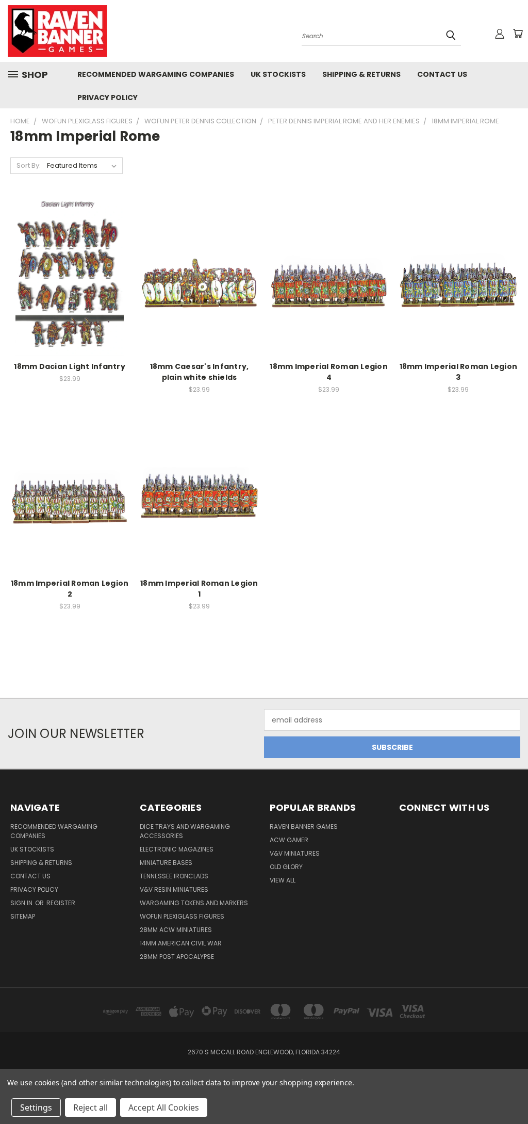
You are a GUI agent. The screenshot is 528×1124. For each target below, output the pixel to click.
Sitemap (22, 916)
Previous (512, 1091)
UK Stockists (278, 74)
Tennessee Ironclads (174, 876)
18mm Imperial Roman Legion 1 (199, 588)
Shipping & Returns (361, 74)
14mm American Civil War (181, 943)
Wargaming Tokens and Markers (194, 902)
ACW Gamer (289, 840)
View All (282, 880)
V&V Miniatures (295, 853)
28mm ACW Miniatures (176, 929)
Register (60, 902)
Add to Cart (70, 295)
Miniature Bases (166, 862)
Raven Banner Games (304, 826)
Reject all (90, 1107)
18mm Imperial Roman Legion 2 (70, 588)
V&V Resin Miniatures (174, 889)
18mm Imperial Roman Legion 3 (459, 371)
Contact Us (442, 74)
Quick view (69, 256)
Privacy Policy (107, 97)
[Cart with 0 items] (518, 33)
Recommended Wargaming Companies (155, 74)
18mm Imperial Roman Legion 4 (329, 371)
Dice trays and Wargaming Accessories (185, 831)
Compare (66, 276)
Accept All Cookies (163, 1107)
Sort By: (28, 165)
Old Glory (286, 866)
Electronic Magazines (176, 849)
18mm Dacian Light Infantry (69, 366)
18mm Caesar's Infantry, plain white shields (199, 371)
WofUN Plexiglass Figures (182, 916)
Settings (36, 1107)
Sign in (22, 902)
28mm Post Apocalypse (177, 956)
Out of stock (199, 295)
